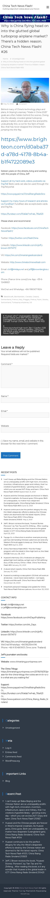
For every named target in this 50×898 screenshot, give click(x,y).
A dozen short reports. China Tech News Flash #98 (24, 569)
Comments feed (13, 756)
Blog (7, 781)
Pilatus (33, 299)
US (31, 302)
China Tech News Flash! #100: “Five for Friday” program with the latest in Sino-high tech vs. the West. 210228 (26, 551)
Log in (8, 748)
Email (4, 411)
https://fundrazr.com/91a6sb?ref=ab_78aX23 (22, 214)
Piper (39, 299)
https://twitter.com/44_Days (22, 624)
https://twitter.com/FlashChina (23, 238)
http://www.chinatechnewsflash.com (28, 262)
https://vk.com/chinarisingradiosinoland (23, 255)
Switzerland (6, 302)
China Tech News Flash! (17, 6)
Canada (28, 296)
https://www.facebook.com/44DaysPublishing (23, 617)
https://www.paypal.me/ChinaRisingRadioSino (23, 194)
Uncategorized (18, 59)
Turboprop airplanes (20, 302)
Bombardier (19, 296)
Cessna (36, 296)
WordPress (25, 894)
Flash (21, 891)
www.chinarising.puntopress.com (26, 661)
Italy (20, 299)
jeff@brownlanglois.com (15, 607)
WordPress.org (12, 761)
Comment (6, 364)
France (15, 299)
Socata (45, 299)
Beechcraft (8, 296)
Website (5, 426)
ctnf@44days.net (15, 269)
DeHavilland (6, 299)
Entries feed (11, 752)
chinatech (23, 104)
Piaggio (26, 299)
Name (4, 396)
